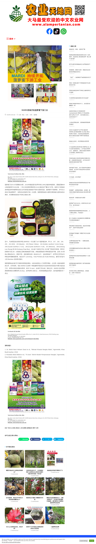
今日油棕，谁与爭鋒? (75, 177)
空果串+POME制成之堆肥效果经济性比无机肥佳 (34, 527)
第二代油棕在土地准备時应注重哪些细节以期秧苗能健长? (79, 219)
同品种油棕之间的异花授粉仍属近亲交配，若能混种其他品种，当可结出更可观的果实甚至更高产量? (79, 160)
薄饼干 (34, 428)
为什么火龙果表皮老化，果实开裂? (14, 527)
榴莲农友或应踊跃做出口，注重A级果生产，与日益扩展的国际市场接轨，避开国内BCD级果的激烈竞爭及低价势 (55, 500)
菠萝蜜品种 (29, 428)
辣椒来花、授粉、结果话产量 (77, 49)
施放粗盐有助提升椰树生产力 (55, 470)
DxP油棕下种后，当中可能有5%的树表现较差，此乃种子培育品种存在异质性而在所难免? (80, 169)
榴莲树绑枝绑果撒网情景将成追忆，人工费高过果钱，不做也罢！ (79, 211)
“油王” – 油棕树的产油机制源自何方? (80, 77)
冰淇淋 (13, 428)
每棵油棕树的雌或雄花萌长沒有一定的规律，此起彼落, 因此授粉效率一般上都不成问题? (80, 56)
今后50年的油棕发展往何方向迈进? (78, 98)
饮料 (37, 428)
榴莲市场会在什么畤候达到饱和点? (14, 471)
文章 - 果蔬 (21, 114)
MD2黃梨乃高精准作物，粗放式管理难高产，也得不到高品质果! (79, 227)
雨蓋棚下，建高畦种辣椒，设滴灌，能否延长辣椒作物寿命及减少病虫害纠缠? (80, 191)
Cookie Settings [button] (83, 540)
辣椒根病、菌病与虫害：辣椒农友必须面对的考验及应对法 (79, 71)
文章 (27, 114)
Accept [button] (91, 540)
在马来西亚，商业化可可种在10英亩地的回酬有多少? (14, 498)
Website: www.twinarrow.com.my (17, 181)
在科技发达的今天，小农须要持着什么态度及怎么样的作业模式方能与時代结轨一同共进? (34, 471)
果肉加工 (18, 428)
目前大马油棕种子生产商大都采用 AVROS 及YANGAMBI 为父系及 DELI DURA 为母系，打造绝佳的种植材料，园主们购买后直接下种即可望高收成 (79, 133)
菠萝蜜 (35, 114)
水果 (31, 114)
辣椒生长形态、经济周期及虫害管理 (79, 141)
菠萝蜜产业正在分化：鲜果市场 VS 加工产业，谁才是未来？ (80, 204)
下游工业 (9, 428)
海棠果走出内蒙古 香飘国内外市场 (34, 498)
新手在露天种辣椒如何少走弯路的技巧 (79, 64)
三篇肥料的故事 (55, 527)
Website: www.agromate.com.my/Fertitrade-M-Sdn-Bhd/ (23, 338)
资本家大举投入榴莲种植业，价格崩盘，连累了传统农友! (79, 272)
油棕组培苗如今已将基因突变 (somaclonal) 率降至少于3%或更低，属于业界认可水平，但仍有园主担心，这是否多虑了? (79, 114)
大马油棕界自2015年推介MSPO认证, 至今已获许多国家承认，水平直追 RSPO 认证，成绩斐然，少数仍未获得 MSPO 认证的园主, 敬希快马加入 (80, 149)
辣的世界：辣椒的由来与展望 (77, 197)
